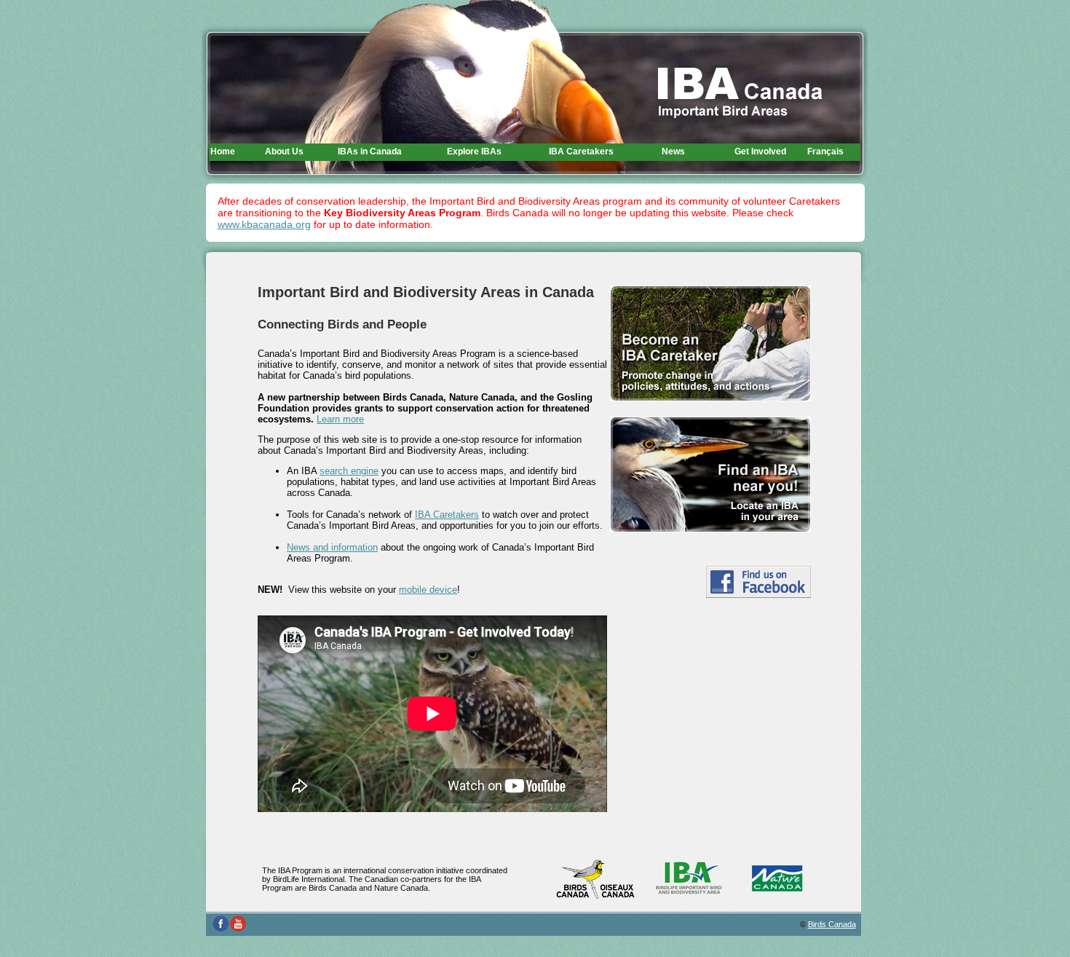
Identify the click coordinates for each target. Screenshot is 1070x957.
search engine (349, 470)
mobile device (428, 589)
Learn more (340, 419)
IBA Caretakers (447, 514)
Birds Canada (832, 924)
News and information (332, 547)
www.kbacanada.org (264, 224)
